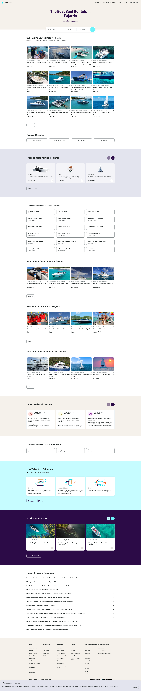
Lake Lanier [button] (87, 650)
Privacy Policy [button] (114, 686)
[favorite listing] (47, 60)
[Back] (108, 158)
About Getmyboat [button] (33, 648)
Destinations (74, 655)
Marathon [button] (87, 673)
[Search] (92, 29)
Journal (73, 644)
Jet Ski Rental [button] (60, 650)
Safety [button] (44, 655)
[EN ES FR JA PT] (114, 2)
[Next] (113, 158)
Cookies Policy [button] (33, 660)
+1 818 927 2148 (102, 650)
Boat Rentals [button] (60, 648)
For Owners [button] (46, 650)
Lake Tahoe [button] (87, 653)
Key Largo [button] (87, 668)
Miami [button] (86, 648)
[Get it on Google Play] (42, 501)
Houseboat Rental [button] (61, 655)
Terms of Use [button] (43, 686)
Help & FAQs (101, 648)
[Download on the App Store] (31, 501)
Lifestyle (73, 650)
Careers (31, 650)
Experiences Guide (75, 653)
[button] (107, 2)
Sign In (125, 2)
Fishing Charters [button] (61, 653)
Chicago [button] (87, 663)
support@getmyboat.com (104, 653)
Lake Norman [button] (88, 666)
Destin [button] (86, 671)
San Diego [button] (87, 655)
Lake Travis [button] (87, 658)
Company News (74, 648)
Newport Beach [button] (88, 660)
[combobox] (54, 29)
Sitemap (31, 670)
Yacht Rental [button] (60, 660)
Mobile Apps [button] (46, 653)
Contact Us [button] (32, 672)
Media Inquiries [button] (33, 653)
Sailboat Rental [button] (60, 663)
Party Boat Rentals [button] (61, 670)
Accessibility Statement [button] (34, 663)
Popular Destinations (91, 644)
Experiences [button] (60, 644)
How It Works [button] (46, 648)
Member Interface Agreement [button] (33, 666)
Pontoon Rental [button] (60, 658)
